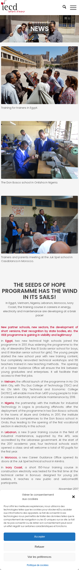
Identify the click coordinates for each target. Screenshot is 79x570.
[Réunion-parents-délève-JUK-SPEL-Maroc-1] (39, 225)
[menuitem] (65, 7)
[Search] (65, 7)
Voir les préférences (39, 556)
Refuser (39, 546)
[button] (73, 497)
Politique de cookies (38, 565)
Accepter (39, 536)
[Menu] (73, 7)
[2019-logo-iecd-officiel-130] (31, 7)
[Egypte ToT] (39, 75)
